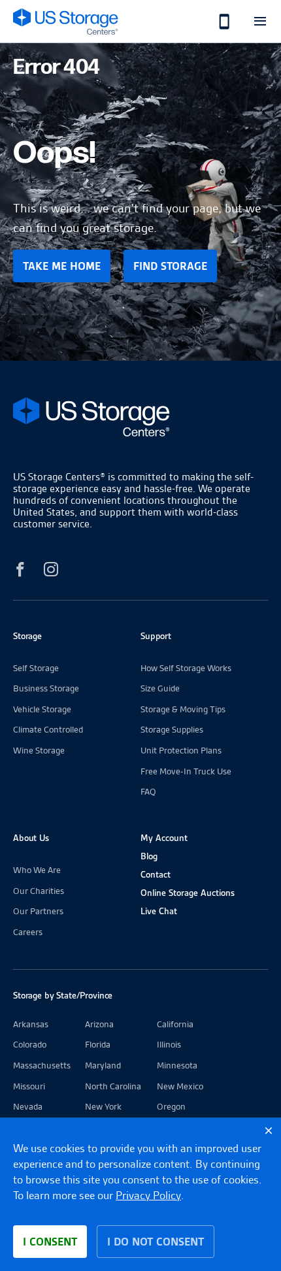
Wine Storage (39, 750)
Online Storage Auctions (187, 893)
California (175, 1024)
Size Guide (160, 688)
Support (155, 636)
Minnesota (177, 1065)
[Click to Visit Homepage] (65, 21)
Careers (27, 932)
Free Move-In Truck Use (185, 771)
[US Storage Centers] (140, 419)
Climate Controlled (48, 729)
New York (103, 1106)
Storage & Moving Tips (182, 709)
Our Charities (38, 891)
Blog (148, 856)
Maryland (103, 1065)
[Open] (260, 21)
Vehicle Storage (42, 709)
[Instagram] (51, 571)
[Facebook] (20, 571)
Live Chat (158, 911)
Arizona (99, 1024)
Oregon (171, 1106)
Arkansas (30, 1024)
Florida (97, 1044)
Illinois (169, 1044)
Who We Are (37, 870)
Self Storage (36, 668)
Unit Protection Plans (181, 750)
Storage (27, 636)
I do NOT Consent (155, 1241)
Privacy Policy (148, 1195)
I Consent (50, 1241)
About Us (31, 838)
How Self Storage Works (185, 668)
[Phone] (217, 21)
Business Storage (46, 688)
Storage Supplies (171, 729)
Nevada (27, 1106)
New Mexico (180, 1086)
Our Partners (38, 911)
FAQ (148, 791)
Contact (155, 874)
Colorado (29, 1044)
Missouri (29, 1086)
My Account (164, 838)
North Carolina (113, 1086)
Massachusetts (42, 1065)
